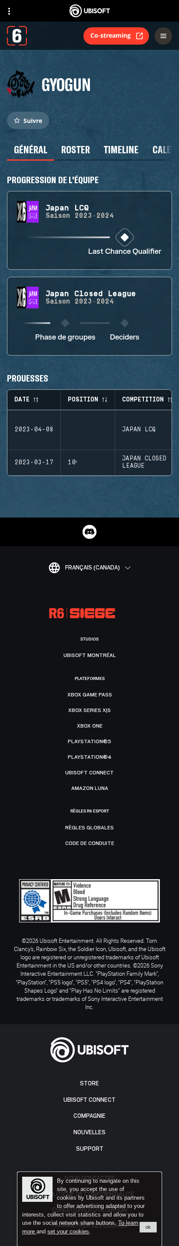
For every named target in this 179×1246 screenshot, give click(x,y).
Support (89, 1149)
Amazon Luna (89, 788)
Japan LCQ (139, 429)
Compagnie (89, 1116)
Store (89, 1083)
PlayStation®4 (90, 757)
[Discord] (89, 531)
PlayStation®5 (89, 741)
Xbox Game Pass (89, 695)
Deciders (124, 337)
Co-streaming (110, 35)
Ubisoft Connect (89, 1100)
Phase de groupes (65, 337)
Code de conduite (89, 843)
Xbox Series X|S (89, 710)
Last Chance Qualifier (124, 252)
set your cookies (68, 1232)
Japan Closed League (144, 462)
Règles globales (89, 828)
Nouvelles (89, 1132)
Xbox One (90, 726)
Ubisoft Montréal (89, 655)
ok (148, 1227)
